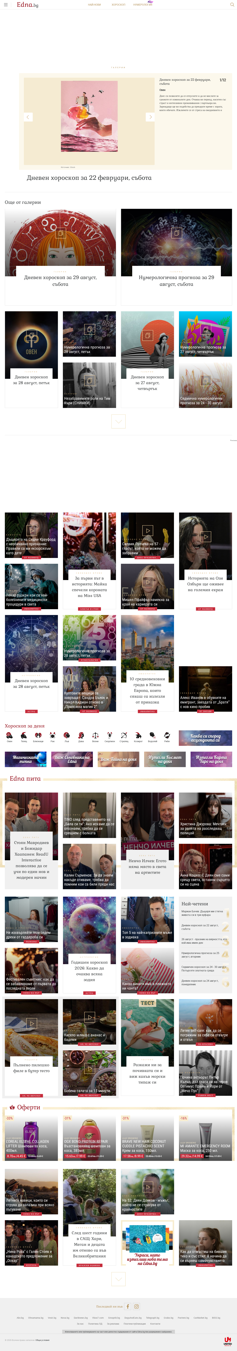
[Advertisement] (118, 474)
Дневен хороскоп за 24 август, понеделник (200, 982)
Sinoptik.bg (114, 1317)
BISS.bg (216, 1317)
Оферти (28, 1107)
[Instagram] (136, 1306)
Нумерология (142, 4)
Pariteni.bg (183, 1317)
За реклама (113, 1323)
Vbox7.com (98, 1317)
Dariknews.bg (81, 1317)
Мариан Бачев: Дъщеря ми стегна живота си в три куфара (202, 913)
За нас (80, 1323)
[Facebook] (127, 1306)
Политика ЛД (95, 1323)
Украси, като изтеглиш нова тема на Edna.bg (147, 1259)
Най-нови (94, 4)
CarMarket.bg (200, 1317)
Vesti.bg (52, 1317)
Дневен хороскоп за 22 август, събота (200, 927)
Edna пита (25, 778)
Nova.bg (65, 1317)
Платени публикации (135, 1323)
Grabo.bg (168, 1317)
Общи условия (42, 1340)
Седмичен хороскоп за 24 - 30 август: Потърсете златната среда (204, 968)
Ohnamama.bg (35, 1317)
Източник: (65, 167)
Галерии (118, 67)
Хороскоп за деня (25, 726)
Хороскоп (118, 4)
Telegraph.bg (152, 1317)
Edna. (28, 5)
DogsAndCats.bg (133, 1317)
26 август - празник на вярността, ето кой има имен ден (204, 940)
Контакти (155, 1323)
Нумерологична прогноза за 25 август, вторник (200, 954)
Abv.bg (20, 1317)
